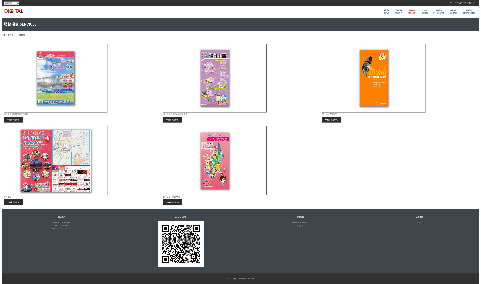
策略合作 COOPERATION (438, 12)
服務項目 (11, 35)
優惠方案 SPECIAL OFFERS (468, 12)
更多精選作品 (14, 119)
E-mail (463, 3)
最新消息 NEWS (387, 12)
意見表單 (300, 226)
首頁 (4, 35)
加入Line (472, 3)
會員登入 (419, 223)
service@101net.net (64, 228)
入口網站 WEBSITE (424, 12)
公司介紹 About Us (399, 12)
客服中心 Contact (453, 12)
